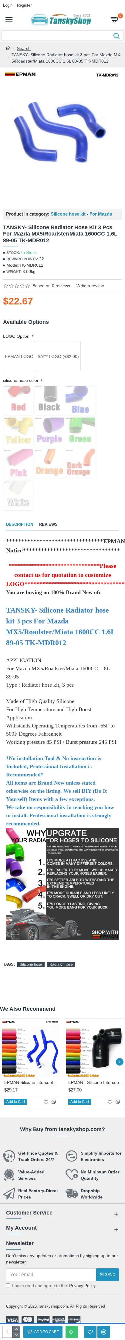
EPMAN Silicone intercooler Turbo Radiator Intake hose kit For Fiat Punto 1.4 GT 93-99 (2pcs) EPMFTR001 (31, 1082)
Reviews (48, 524)
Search (24, 48)
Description (19, 524)
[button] (5, 1061)
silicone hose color (21, 380)
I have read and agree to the (54, 1285)
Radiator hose (61, 964)
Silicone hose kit (68, 214)
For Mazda (101, 214)
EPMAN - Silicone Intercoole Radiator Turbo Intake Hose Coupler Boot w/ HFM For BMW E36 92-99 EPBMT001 (95, 1082)
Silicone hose (31, 964)
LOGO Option (17, 336)
